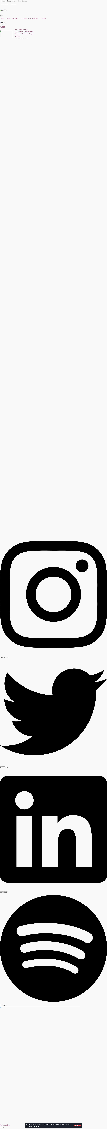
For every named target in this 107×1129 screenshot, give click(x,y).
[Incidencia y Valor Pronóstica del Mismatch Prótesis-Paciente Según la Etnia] (6, 34)
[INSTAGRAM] (53, 655)
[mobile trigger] (1, 21)
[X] (1, 8)
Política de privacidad (57, 1124)
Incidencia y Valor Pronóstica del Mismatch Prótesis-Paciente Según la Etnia (24, 33)
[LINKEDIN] (53, 890)
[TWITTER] (53, 765)
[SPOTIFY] (53, 1003)
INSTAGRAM (4, 657)
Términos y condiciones (33, 1126)
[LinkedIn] (4, 8)
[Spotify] (6, 8)
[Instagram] (3, 8)
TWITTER (4, 767)
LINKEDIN (4, 892)
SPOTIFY (3, 1005)
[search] (53, 13)
